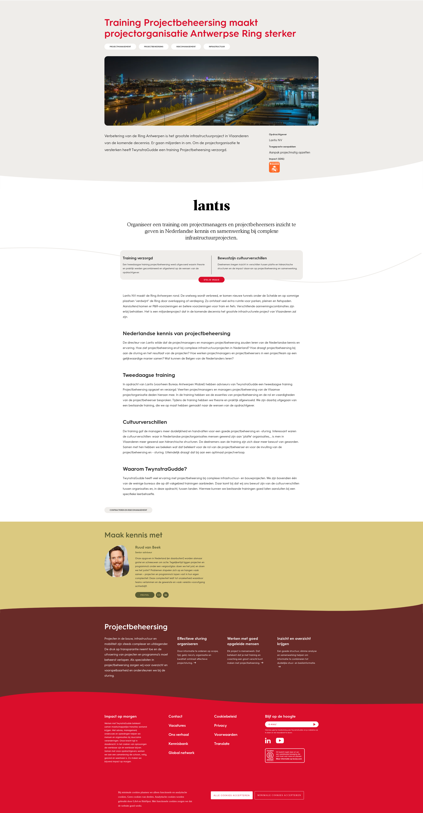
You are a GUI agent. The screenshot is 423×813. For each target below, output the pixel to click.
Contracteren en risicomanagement (128, 510)
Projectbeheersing (153, 46)
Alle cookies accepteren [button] (232, 795)
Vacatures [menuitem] (177, 725)
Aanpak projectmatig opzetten (289, 152)
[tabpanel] (154, 571)
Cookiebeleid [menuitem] (225, 716)
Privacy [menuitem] (220, 725)
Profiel (144, 595)
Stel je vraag (211, 279)
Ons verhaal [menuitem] (179, 734)
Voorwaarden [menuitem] (225, 734)
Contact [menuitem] (175, 716)
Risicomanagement (186, 46)
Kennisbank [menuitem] (178, 743)
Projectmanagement (120, 46)
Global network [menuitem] (181, 752)
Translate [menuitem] (222, 743)
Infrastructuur (217, 46)
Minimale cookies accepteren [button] (279, 795)
